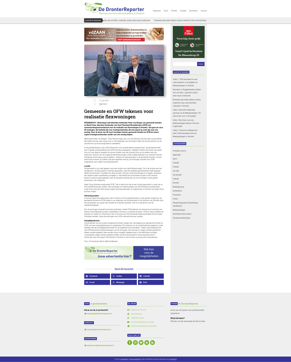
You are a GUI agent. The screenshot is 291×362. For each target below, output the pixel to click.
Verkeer (176, 179)
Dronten (176, 183)
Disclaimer (124, 359)
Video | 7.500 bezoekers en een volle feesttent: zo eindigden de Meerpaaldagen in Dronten (185, 82)
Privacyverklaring (135, 359)
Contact (204, 11)
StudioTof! (173, 359)
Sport (166, 11)
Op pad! (176, 171)
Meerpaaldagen (179, 210)
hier (175, 321)
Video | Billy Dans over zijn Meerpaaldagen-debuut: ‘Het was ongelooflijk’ (186, 123)
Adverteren (193, 11)
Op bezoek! (177, 175)
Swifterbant (177, 191)
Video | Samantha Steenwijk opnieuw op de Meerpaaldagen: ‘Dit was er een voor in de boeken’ (187, 113)
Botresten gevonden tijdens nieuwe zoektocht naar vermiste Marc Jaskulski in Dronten (173, 20)
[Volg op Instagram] (135, 342)
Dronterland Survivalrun (182, 214)
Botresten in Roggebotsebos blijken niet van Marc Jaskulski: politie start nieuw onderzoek (187, 92)
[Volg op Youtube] (141, 342)
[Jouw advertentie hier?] (124, 259)
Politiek (174, 11)
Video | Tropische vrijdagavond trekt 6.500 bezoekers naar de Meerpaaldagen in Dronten (185, 133)
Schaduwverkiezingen (181, 218)
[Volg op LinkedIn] (146, 342)
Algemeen (157, 11)
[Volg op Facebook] (129, 342)
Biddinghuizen (178, 187)
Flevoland (177, 195)
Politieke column (179, 151)
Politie (175, 199)
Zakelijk (183, 11)
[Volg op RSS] (152, 342)
